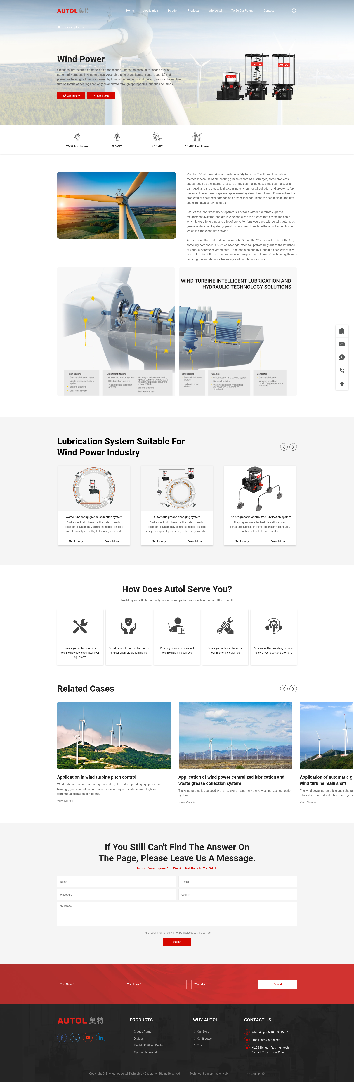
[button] (284, 447)
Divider (138, 1038)
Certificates (204, 1038)
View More (112, 541)
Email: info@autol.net (265, 1040)
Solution (172, 10)
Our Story (203, 1031)
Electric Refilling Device (149, 1045)
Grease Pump (142, 1031)
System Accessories (147, 1052)
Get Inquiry (76, 541)
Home (130, 10)
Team (200, 1045)
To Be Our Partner (242, 10)
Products (193, 10)
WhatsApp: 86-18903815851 (270, 1032)
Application (150, 10)
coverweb (221, 1073)
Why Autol (215, 10)
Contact (269, 10)
